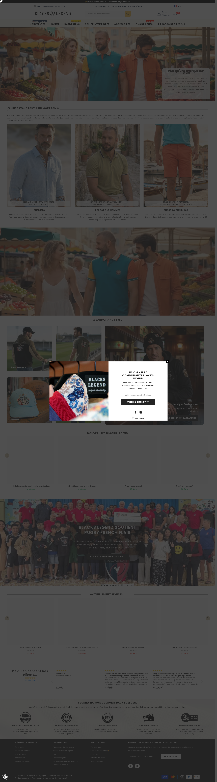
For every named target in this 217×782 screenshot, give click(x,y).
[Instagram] (140, 412)
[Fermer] (167, 361)
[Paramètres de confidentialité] (5, 777)
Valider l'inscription (138, 402)
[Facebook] (135, 412)
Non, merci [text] (139, 418)
